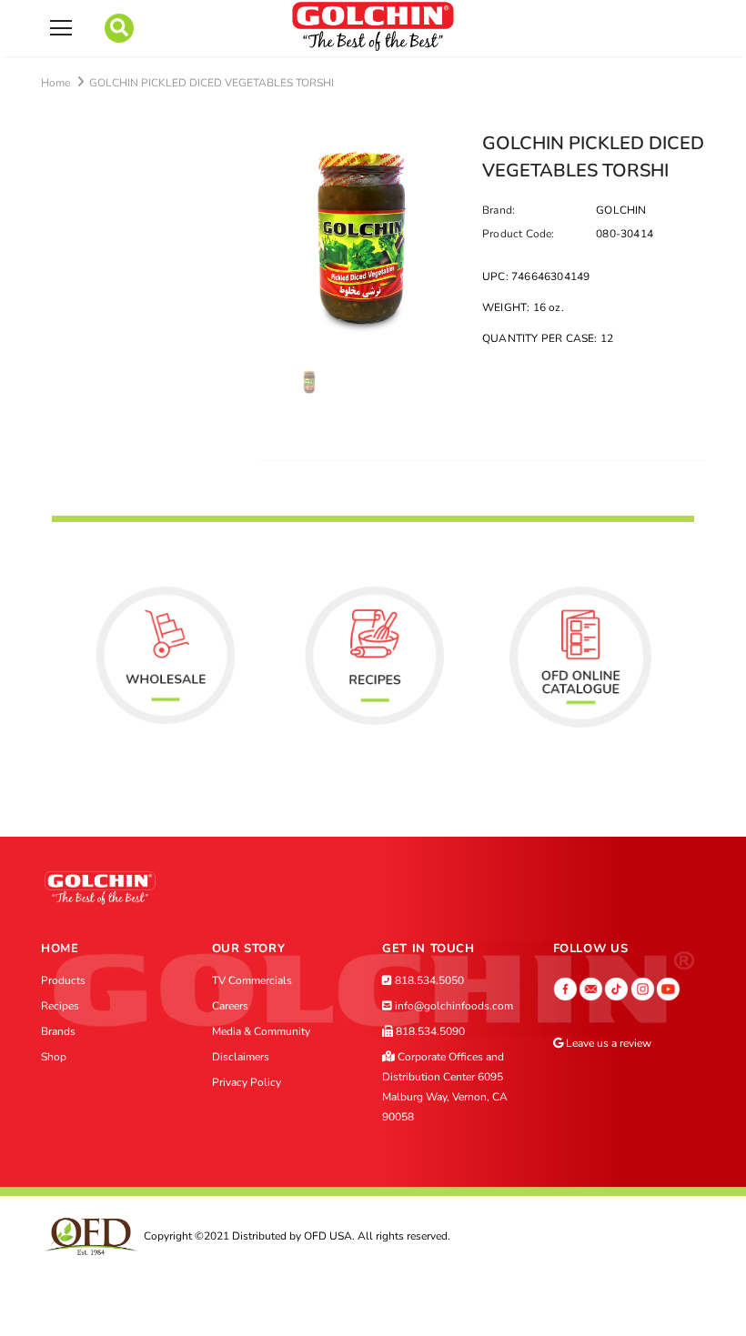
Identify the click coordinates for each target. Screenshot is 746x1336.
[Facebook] (565, 987)
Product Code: (518, 233)
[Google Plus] (591, 987)
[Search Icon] (119, 28)
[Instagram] (642, 987)
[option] (361, 238)
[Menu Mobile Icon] (61, 28)
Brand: (498, 210)
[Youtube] (668, 987)
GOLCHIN (621, 210)
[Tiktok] (616, 987)
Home (55, 82)
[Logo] (373, 27)
